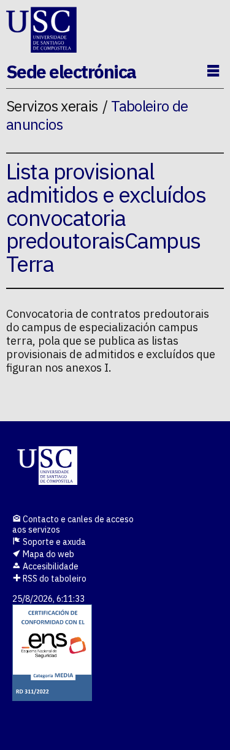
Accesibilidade (50, 566)
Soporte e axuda (53, 541)
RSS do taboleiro (53, 578)
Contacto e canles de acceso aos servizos (73, 524)
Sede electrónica (71, 71)
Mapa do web (47, 554)
